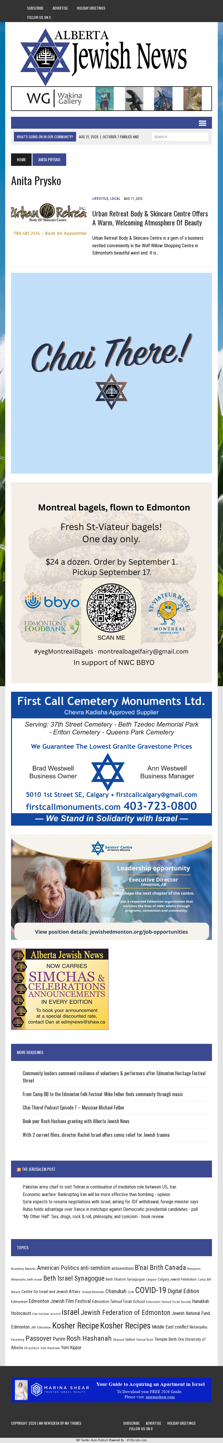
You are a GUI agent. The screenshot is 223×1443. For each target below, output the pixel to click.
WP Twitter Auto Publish (92, 1440)
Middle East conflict (170, 1327)
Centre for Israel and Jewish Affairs (50, 1291)
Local (115, 199)
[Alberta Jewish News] (111, 57)
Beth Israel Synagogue (74, 1278)
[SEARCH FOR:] (180, 135)
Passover (39, 1338)
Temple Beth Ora (169, 1339)
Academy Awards (23, 1269)
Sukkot (130, 1339)
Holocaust (21, 1313)
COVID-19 (150, 1290)
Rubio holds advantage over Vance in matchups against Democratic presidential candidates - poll (110, 1209)
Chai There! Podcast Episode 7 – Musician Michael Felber (74, 1107)
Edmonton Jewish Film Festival (60, 1301)
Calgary (151, 1279)
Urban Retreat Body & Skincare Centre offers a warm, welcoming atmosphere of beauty (150, 217)
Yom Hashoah (50, 1348)
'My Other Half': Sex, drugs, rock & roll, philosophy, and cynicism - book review (93, 1216)
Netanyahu (198, 1327)
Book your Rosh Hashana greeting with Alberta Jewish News (76, 1121)
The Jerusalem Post (38, 1169)
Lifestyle (100, 199)
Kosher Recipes (125, 1326)
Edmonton (19, 1301)
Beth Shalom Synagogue (125, 1279)
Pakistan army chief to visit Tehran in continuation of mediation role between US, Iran (99, 1187)
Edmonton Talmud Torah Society (168, 1302)
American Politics (58, 1267)
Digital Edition (183, 1291)
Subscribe (35, 8)
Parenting (17, 1340)
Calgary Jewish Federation (177, 1279)
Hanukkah (200, 1301)
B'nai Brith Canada (160, 1267)
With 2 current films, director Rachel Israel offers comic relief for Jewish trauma (96, 1134)
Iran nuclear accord (46, 1314)
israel (71, 1312)
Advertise (60, 8)
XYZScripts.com (137, 1440)
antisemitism (123, 1268)
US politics (31, 1348)
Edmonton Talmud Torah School (118, 1301)
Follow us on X (39, 17)
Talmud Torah (144, 1340)
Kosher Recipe (75, 1326)
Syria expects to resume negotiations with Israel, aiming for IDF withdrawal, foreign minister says (110, 1201)
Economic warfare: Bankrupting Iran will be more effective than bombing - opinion (96, 1194)
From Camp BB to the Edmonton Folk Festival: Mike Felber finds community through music (103, 1094)
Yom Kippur (71, 1347)
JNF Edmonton (41, 1327)
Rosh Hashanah (89, 1338)
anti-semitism (95, 1268)
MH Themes (73, 1423)
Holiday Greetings (91, 8)
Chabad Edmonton (93, 1292)
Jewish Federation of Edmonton (125, 1312)
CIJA (131, 1292)
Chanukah (116, 1291)
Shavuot (118, 1340)
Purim (59, 1339)
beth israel (34, 1279)
